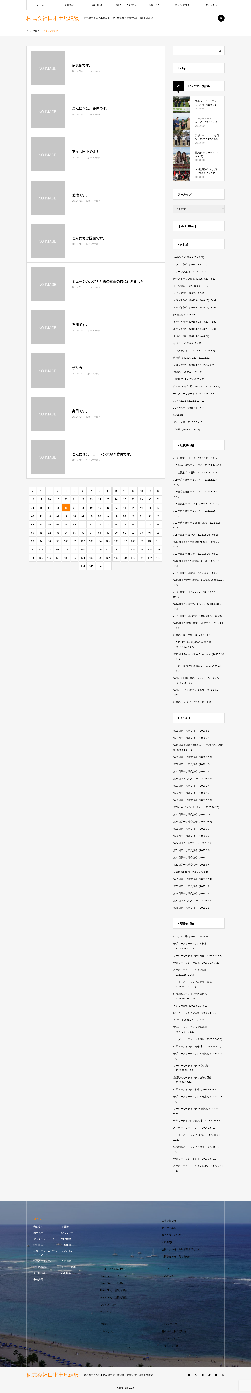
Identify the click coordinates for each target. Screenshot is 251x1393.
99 (57, 541)
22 (82, 499)
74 (116, 524)
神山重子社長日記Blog (111, 1268)
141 (141, 558)
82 (49, 532)
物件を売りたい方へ (125, 5)
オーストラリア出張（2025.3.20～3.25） (195, 278)
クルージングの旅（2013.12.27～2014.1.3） (197, 386)
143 (158, 558)
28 (133, 499)
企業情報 (69, 5)
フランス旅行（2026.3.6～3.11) (190, 264)
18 (49, 499)
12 (133, 491)
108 (133, 541)
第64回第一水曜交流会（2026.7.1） (192, 738)
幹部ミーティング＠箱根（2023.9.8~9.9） (196, 1158)
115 (58, 549)
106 (116, 541)
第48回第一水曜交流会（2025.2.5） (192, 907)
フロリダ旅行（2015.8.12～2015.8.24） (195, 364)
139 (125, 558)
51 (57, 516)
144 (83, 566)
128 (33, 558)
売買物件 (38, 1226)
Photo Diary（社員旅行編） (114, 1297)
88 (99, 532)
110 (150, 541)
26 (116, 499)
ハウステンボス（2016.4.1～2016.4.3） (194, 350)
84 (66, 532)
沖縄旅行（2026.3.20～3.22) (188, 257)
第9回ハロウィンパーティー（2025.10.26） (196, 807)
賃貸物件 (66, 1226)
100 (66, 541)
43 (124, 507)
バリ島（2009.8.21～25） (187, 429)
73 (108, 524)
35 (57, 507)
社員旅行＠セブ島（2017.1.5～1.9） (193, 635)
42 (116, 507)
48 (32, 516)
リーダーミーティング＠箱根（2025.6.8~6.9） (198, 1039)
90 (116, 532)
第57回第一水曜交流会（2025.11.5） (193, 814)
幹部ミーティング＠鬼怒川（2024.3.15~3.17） (198, 1120)
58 (116, 516)
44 (133, 507)
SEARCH (221, 18)
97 (41, 541)
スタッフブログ (108, 1304)
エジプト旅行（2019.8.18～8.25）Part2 (194, 300)
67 (57, 524)
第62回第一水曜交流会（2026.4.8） (192, 764)
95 (158, 532)
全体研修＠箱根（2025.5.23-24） (191, 871)
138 (116, 558)
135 (91, 558)
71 (91, 524)
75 (124, 524)
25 (108, 499)
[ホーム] (27, 31)
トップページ (169, 1268)
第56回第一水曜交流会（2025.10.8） (193, 821)
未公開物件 (39, 1273)
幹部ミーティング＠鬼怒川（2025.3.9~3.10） (197, 1046)
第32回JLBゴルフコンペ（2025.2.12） (194, 900)
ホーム (40, 5)
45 (141, 507)
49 (41, 516)
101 (74, 541)
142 (150, 558)
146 (99, 566)
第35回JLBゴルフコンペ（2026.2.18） (194, 778)
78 (149, 524)
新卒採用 (38, 1232)
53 (74, 516)
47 (158, 507)
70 (82, 524)
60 (133, 516)
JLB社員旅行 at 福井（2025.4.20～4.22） (195, 472)
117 (74, 549)
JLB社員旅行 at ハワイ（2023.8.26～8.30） (196, 503)
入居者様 (66, 1261)
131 (58, 558)
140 (133, 558)
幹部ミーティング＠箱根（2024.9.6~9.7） (196, 1089)
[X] (195, 1375)
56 (99, 516)
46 (149, 507)
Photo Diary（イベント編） (114, 1276)
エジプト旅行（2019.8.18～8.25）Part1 (194, 307)
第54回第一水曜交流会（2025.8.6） (192, 850)
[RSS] (223, 1375)
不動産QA (154, 5)
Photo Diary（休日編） (112, 1283)
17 (41, 499)
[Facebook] (188, 1375)
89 (108, 532)
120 (99, 549)
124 (133, 549)
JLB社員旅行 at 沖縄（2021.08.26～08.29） (197, 534)
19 (57, 499)
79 (158, 524)
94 (149, 532)
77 (141, 524)
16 (32, 499)
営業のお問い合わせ (44, 1261)
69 (74, 524)
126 (150, 549)
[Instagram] (202, 1375)
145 (91, 566)
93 (141, 532)
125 (141, 549)
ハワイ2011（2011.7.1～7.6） (189, 408)
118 (83, 549)
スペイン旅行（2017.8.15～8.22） (192, 336)
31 (158, 499)
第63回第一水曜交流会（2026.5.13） (193, 757)
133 (74, 558)
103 (91, 541)
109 (141, 541)
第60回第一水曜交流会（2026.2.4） (192, 785)
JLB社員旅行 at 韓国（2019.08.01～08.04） (197, 573)
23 (91, 499)
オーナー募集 (68, 1267)
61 (141, 516)
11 (124, 491)
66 (49, 524)
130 (49, 558)
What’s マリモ (182, 5)
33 (41, 507)
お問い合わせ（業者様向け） (177, 1256)
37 (74, 507)
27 (124, 499)
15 (158, 491)
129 (41, 558)
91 (124, 532)
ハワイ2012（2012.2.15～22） (190, 400)
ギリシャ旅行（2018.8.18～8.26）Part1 (194, 329)
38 (82, 507)
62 (149, 516)
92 (133, 532)
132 (66, 558)
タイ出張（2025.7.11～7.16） (189, 1020)
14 (149, 491)
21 (74, 499)
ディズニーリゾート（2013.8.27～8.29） (195, 393)
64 (32, 524)
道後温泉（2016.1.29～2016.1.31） (192, 357)
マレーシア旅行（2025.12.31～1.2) (192, 271)
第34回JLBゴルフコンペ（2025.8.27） (194, 843)
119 (91, 549)
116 (66, 549)
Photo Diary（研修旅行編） (114, 1290)
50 (49, 516)
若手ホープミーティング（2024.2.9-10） (195, 1127)
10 (116, 491)
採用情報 (38, 1245)
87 (91, 532)
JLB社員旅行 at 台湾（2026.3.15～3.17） (195, 458)
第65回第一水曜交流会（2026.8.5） (192, 730)
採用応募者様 (40, 1267)
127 (158, 549)
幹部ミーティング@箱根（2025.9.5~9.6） (196, 1013)
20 (66, 499)
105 (108, 541)
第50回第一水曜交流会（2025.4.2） (192, 886)
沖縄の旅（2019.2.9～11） (187, 314)
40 (99, 507)
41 (108, 507)
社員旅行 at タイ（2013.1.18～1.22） (193, 702)
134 (83, 558)
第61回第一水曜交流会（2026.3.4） (192, 771)
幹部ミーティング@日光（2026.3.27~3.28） (197, 962)
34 (49, 507)
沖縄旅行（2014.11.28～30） (189, 372)
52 (66, 516)
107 (125, 541)
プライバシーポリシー (45, 1239)
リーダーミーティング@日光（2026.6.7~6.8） (198, 955)
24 (99, 499)
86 (82, 532)
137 (108, 558)
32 (32, 507)
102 (83, 541)
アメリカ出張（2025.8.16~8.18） (191, 1005)
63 (158, 516)
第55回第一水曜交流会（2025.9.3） (192, 828)
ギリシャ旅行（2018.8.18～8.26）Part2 (194, 321)
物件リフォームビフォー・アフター (45, 1253)
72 (99, 524)
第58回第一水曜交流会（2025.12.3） (193, 800)
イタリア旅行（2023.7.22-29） (190, 293)
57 (108, 516)
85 (74, 532)
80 (32, 532)
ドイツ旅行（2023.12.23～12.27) (191, 286)
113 (41, 549)
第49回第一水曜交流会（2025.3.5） (192, 893)
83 (57, 532)
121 (108, 549)
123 (125, 549)
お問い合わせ (210, 5)
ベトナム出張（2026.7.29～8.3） (191, 936)
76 (133, 524)
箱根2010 (178, 415)
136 (99, 558)
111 (158, 541)
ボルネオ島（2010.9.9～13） (189, 422)
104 (99, 541)
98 (49, 541)
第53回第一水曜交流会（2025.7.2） (192, 857)
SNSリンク (67, 1232)
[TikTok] (209, 1375)
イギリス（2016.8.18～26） (188, 343)
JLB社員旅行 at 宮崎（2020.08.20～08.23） (197, 553)
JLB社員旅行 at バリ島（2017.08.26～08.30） (198, 616)
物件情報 (97, 5)
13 (141, 491)
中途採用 (38, 1279)
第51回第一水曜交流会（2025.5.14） (193, 879)
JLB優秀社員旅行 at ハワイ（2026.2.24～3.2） (198, 465)
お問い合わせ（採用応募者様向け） (181, 1249)
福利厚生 (66, 1273)
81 (41, 532)
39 (91, 507)
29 (141, 499)
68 (66, 524)
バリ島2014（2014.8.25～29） (190, 379)
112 (32, 549)
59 (124, 516)
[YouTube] (216, 1375)
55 (91, 516)
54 (82, 516)
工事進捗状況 (169, 1220)
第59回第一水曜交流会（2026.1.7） (192, 793)
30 (149, 499)
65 (41, 524)
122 (116, 549)
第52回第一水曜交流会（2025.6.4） (192, 864)
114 (49, 549)
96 (32, 541)
